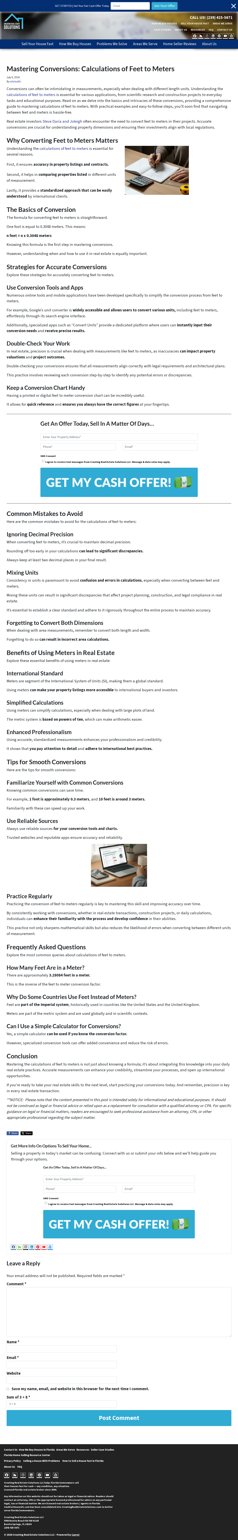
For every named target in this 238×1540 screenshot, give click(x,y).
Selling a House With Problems (41, 1461)
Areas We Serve (222, 23)
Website (14, 1373)
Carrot (75, 1535)
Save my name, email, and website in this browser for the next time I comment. (80, 1389)
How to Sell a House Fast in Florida (82, 1461)
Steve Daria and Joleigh (62, 121)
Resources (198, 30)
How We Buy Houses (164, 23)
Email (13, 1358)
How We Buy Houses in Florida (37, 1450)
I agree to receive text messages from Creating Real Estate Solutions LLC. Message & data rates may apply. (107, 462)
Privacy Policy (12, 1461)
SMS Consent (48, 456)
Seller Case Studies (102, 1450)
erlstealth (15, 81)
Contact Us (224, 30)
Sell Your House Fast (195, 23)
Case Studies (162, 30)
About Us (181, 30)
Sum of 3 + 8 (18, 1397)
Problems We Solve (112, 44)
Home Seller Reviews (179, 44)
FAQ (211, 30)
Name (13, 1342)
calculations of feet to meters (31, 95)
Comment (16, 1284)
